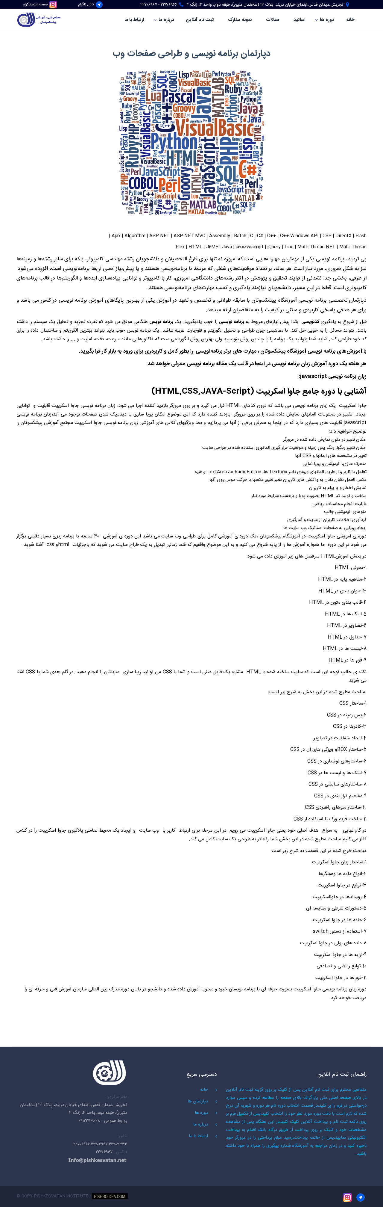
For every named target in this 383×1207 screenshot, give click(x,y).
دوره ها (327, 20)
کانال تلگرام (86, 4)
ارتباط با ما (134, 20)
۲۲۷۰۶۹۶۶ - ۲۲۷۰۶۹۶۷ (158, 4)
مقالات (272, 20)
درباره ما (166, 20)
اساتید (300, 20)
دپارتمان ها (198, 1101)
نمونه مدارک (239, 20)
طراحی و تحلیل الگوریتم (231, 331)
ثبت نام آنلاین (200, 20)
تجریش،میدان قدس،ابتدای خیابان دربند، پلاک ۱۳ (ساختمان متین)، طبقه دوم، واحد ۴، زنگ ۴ (264, 4)
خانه (350, 20)
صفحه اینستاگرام (35, 4)
